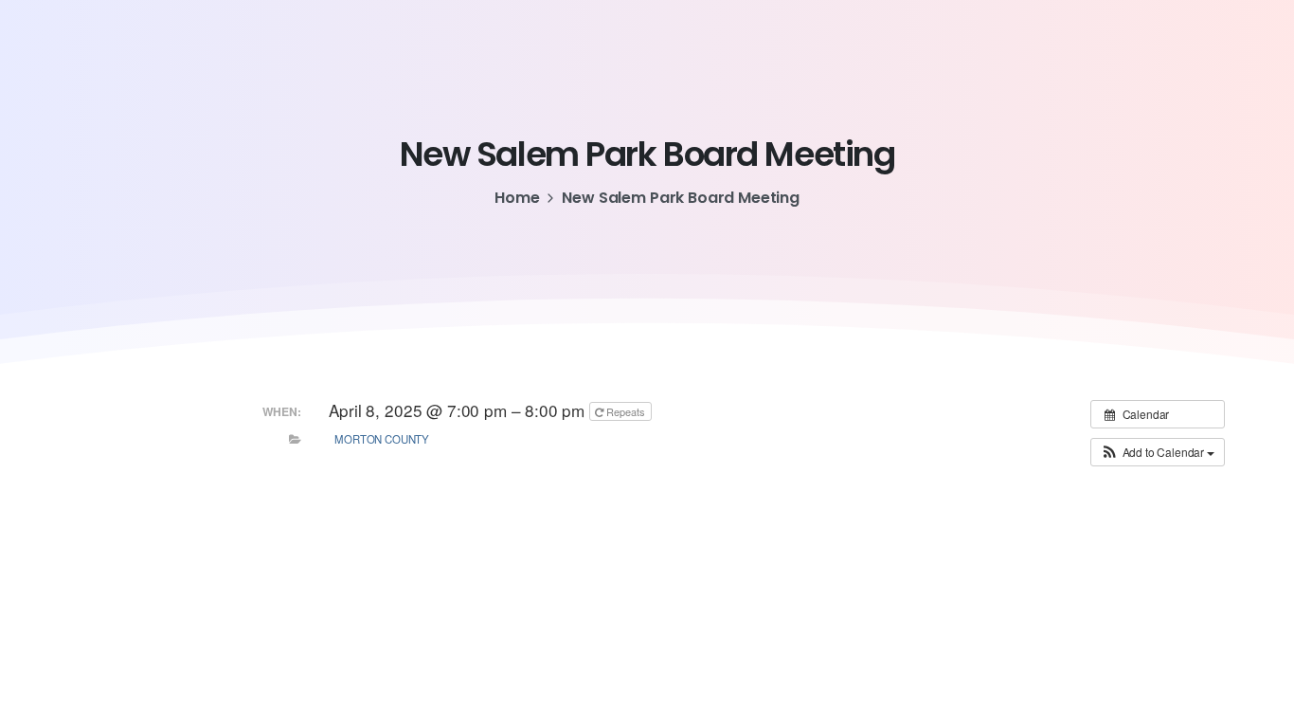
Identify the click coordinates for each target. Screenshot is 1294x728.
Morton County (381, 438)
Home (516, 198)
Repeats (625, 411)
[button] (1157, 452)
